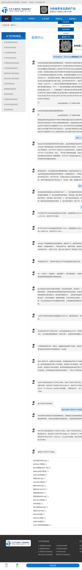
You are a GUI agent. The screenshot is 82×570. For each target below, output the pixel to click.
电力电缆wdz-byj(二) (40, 507)
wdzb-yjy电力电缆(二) (40, 471)
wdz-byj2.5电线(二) (40, 482)
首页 (6, 18)
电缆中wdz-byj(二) (39, 510)
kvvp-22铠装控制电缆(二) (42, 525)
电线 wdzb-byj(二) (39, 485)
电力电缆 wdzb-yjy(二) (41, 460)
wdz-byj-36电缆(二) (40, 500)
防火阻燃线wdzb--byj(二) (42, 467)
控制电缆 (75, 57)
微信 (17, 566)
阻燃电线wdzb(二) (39, 493)
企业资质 (45, 18)
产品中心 (18, 18)
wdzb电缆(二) (38, 503)
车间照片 (32, 18)
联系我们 (72, 18)
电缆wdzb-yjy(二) (39, 478)
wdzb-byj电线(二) (39, 521)
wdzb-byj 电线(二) (39, 518)
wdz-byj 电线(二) (39, 514)
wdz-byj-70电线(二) (40, 464)
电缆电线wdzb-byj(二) (41, 496)
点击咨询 (66, 33)
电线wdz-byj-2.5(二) (40, 489)
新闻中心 (59, 18)
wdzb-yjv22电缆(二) (40, 475)
